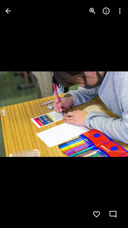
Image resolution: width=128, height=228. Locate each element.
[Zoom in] (92, 11)
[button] (19, 114)
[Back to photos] (8, 11)
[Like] (97, 214)
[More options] (120, 11)
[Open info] (106, 11)
